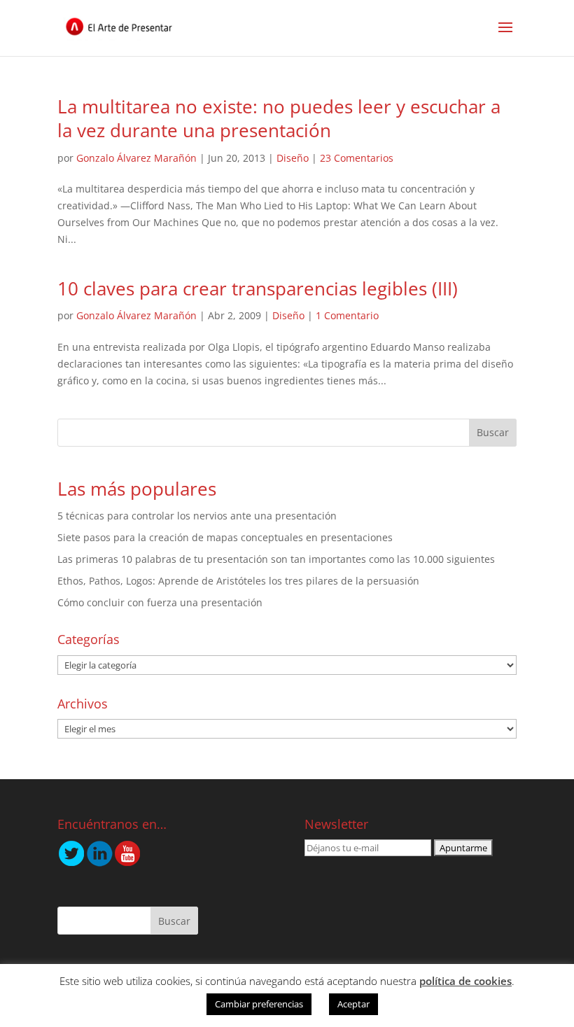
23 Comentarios (356, 158)
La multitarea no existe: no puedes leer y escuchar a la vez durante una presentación (278, 118)
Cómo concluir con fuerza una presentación (159, 602)
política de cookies (465, 981)
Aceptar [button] (353, 1004)
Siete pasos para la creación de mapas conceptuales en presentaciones (225, 537)
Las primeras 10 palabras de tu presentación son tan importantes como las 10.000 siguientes (276, 559)
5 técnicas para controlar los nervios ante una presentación (197, 515)
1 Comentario (347, 315)
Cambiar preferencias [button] (259, 1004)
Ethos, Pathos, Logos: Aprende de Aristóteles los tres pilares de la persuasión (238, 580)
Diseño (292, 158)
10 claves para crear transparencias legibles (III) (257, 288)
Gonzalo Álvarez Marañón (136, 158)
